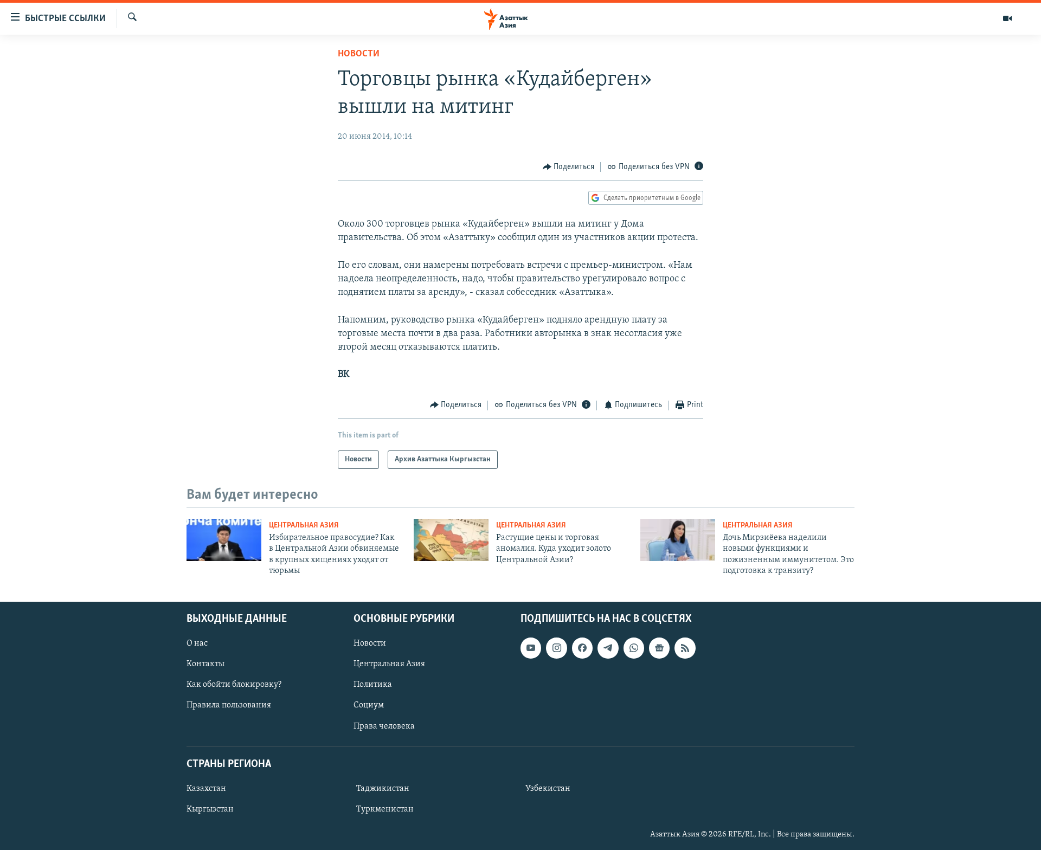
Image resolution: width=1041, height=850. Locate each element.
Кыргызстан (210, 809)
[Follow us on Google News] (659, 648)
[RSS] (684, 648)
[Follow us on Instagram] (556, 648)
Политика (373, 684)
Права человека (384, 726)
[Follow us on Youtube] (530, 648)
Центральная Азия (304, 525)
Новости (359, 54)
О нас (197, 643)
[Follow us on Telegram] (607, 648)
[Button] (569, 167)
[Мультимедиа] (1007, 18)
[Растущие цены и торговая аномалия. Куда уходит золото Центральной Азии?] (451, 540)
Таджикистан (382, 788)
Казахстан (206, 788)
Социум (369, 705)
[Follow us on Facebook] (582, 648)
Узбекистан (547, 788)
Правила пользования (229, 705)
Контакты (205, 664)
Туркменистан (385, 809)
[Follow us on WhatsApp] (634, 648)
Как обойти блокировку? (234, 684)
